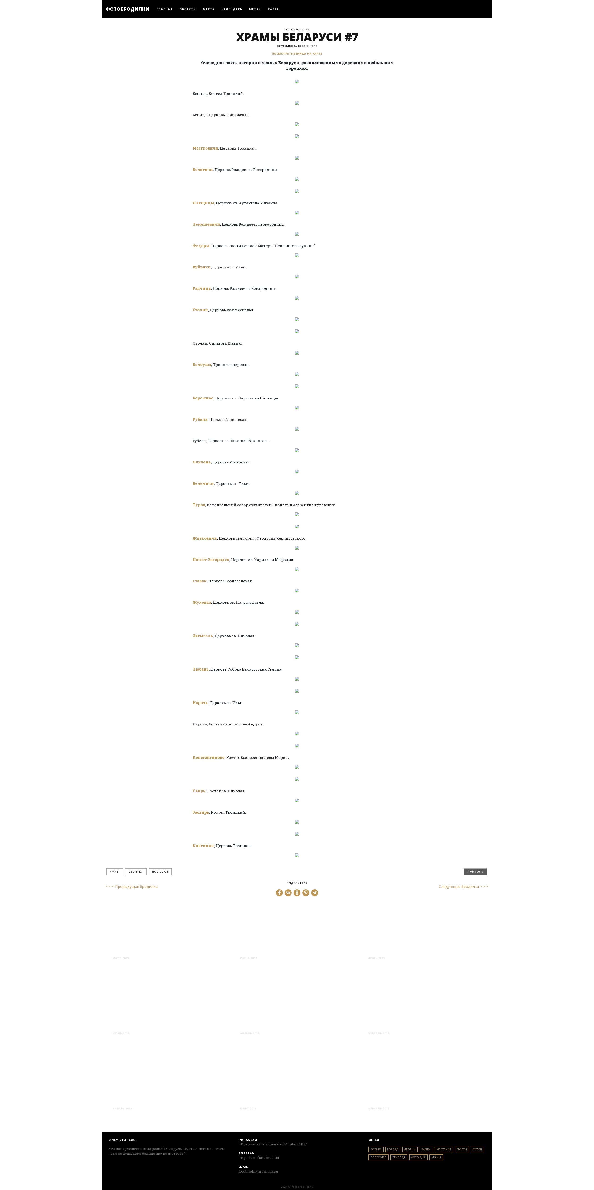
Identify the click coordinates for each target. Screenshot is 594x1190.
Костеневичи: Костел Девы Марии (296, 949)
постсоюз (160, 871)
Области (188, 9)
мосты (462, 1149)
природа (398, 1157)
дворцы (410, 1149)
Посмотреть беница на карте (297, 53)
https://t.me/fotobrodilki (259, 1157)
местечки (136, 871)
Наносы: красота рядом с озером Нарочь (423, 946)
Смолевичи (387, 1025)
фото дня (418, 1157)
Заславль (255, 1025)
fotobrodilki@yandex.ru (258, 1171)
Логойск (382, 1100)
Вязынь (125, 1025)
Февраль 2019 (378, 1033)
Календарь (232, 9)
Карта (273, 9)
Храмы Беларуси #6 (271, 1100)
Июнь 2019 (475, 871)
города (392, 1149)
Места (209, 9)
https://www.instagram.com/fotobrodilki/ (273, 1144)
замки (426, 1149)
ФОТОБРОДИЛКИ (127, 9)
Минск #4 (128, 949)
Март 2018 (248, 1108)
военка (376, 1149)
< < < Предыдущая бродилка (132, 886)
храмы (114, 871)
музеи (477, 1149)
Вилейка (127, 1100)
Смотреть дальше (130, 966)
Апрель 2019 (249, 1033)
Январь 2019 (122, 1108)
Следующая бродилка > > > (463, 886)
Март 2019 (121, 958)
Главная (165, 9)
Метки (255, 9)
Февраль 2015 (378, 1108)
